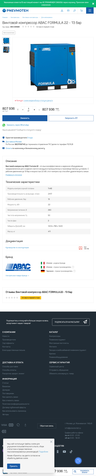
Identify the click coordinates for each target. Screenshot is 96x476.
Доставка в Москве (14, 142)
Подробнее (43, 452)
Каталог (53, 332)
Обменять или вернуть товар (61, 374)
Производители (9, 340)
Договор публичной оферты (14, 407)
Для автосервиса (46, 17)
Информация (9, 379)
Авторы (5, 414)
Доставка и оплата (12, 362)
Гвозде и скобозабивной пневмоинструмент (67, 350)
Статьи (5, 383)
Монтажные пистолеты (59, 343)
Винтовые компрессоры (30, 17)
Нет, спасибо (51, 442)
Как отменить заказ (10, 400)
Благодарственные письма (13, 350)
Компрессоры (15, 17)
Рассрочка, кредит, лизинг (13, 374)
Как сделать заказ (10, 397)
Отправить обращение (58, 370)
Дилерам (6, 390)
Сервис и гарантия (59, 362)
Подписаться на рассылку (67, 322)
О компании (8, 332)
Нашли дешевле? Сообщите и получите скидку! (21, 130)
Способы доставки (10, 367)
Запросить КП (71, 118)
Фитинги (53, 347)
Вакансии (6, 386)
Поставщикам (8, 393)
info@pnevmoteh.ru (73, 428)
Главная (5, 17)
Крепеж (52, 354)
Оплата (9, 148)
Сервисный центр (56, 367)
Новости (5, 336)
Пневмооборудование (58, 357)
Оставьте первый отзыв (45, 27)
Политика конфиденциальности (15, 404)
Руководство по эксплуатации (17, 248)
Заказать (24, 118)
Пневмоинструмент (57, 340)
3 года (30, 138)
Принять (14, 466)
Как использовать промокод (14, 411)
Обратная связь (47, 426)
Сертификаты (8, 343)
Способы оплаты (9, 370)
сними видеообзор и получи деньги (38, 101)
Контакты (6, 347)
